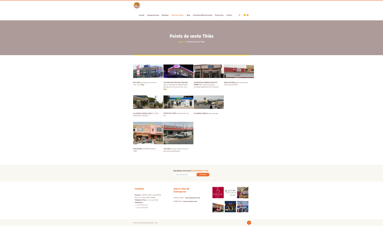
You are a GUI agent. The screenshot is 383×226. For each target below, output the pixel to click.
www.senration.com (190, 201)
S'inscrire (203, 174)
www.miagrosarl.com (192, 198)
